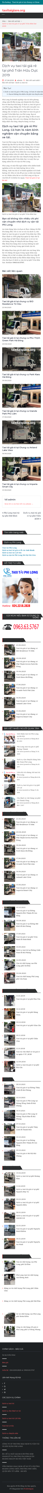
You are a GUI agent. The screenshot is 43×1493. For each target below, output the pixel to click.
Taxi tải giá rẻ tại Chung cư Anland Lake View (19, 448)
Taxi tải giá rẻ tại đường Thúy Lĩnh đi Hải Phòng (28, 1089)
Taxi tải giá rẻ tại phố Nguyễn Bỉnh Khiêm (28, 1230)
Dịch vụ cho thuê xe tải (11, 1411)
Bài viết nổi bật (8, 83)
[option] (26, 2)
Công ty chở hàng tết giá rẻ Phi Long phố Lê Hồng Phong (28, 1328)
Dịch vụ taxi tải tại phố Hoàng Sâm (28, 1177)
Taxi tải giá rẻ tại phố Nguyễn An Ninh (28, 1243)
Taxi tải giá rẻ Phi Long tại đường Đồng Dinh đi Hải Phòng (27, 1103)
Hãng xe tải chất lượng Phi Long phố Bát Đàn (22, 1301)
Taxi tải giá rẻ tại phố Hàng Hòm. (27, 1013)
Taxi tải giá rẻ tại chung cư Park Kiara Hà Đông (21, 375)
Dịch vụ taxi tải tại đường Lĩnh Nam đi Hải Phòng (28, 951)
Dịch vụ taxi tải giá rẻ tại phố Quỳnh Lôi (27, 1217)
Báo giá (5, 1363)
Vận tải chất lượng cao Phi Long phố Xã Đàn (26, 964)
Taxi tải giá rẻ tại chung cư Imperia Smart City (19, 485)
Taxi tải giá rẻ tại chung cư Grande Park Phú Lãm (19, 412)
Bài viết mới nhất (33, 80)
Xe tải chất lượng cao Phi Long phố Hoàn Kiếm (28, 1315)
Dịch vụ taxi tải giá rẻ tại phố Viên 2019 (32, 516)
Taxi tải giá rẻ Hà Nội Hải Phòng (26, 1154)
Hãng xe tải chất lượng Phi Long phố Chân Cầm (21, 1289)
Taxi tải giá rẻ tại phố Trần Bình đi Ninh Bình (26, 938)
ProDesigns (28, 1489)
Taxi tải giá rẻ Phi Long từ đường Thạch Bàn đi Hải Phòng (26, 1116)
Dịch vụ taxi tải (21, 83)
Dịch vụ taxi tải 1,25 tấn (11, 1418)
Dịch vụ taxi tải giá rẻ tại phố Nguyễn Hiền (27, 1203)
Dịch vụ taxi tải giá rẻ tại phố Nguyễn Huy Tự (27, 1190)
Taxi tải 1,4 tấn (8, 1426)
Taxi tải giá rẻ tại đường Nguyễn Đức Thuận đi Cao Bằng (26, 913)
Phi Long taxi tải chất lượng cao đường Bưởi (27, 1276)
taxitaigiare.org (13, 10)
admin (19, 80)
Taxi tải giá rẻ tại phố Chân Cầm (27, 1040)
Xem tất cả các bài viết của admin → (19, 504)
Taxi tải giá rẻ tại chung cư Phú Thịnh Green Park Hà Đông (21, 339)
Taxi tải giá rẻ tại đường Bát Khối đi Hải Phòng (27, 925)
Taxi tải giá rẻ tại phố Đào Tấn (28, 999)
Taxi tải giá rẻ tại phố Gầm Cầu (28, 1025)
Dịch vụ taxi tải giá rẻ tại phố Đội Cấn (27, 1066)
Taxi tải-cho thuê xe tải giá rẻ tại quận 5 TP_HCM (28, 1053)
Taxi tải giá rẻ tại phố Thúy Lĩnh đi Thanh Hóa (27, 1128)
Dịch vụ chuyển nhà (10, 1433)
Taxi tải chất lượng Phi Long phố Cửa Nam (27, 977)
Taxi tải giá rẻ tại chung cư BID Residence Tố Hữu (17, 302)
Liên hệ (5, 1370)
